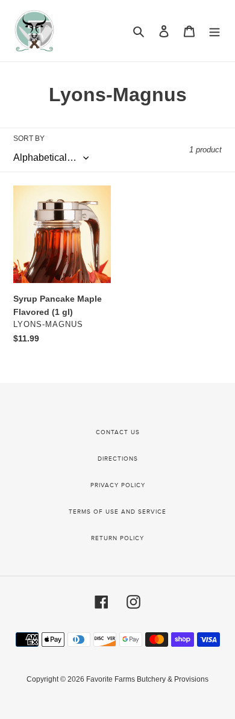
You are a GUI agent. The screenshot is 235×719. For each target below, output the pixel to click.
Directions (118, 458)
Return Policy (117, 538)
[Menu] (214, 31)
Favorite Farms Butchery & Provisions (147, 679)
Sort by (29, 138)
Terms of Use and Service (117, 511)
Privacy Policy (117, 485)
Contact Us (118, 432)
